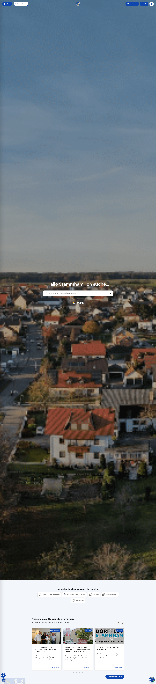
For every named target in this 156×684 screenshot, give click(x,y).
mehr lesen (55, 667)
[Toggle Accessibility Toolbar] (3, 675)
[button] (118, 623)
